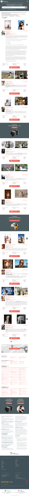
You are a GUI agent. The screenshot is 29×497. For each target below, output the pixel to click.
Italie (16, 463)
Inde (16, 461)
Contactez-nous (17, 474)
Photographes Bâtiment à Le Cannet (5, 369)
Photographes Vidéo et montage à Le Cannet (23, 388)
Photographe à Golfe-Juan (4, 356)
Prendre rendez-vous (14, 220)
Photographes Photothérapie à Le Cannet (14, 382)
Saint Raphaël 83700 (11, 176)
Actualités (16, 475)
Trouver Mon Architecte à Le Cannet (6, 492)
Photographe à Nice (3, 363)
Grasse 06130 (11, 109)
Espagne (16, 460)
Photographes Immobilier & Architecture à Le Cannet (22, 368)
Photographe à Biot (12, 357)
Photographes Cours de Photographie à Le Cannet (4, 392)
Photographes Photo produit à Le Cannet (23, 371)
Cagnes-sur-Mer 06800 (12, 151)
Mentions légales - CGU (18, 477)
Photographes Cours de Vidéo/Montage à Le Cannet (13, 392)
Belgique (16, 459)
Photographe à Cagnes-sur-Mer (14, 361)
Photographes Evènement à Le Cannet (22, 375)
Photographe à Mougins (4, 357)
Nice (2, 464)
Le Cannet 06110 (11, 34)
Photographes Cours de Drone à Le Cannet (23, 392)
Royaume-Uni (17, 465)
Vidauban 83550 (11, 246)
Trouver (14, 127)
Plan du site (17, 476)
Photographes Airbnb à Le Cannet (5, 371)
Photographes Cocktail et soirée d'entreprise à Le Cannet (5, 378)
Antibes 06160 (11, 83)
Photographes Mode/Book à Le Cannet (22, 373)
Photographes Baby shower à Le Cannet (22, 382)
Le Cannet (7, 386)
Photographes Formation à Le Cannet (22, 390)
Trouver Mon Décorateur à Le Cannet (19, 492)
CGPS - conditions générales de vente (20, 478)
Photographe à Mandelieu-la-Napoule (13, 362)
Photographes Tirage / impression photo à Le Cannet (5, 395)
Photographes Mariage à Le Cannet (5, 367)
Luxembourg (17, 464)
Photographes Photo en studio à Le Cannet (23, 395)
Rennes (2, 467)
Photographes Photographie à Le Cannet (5, 388)
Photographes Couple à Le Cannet (14, 368)
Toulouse (2, 462)
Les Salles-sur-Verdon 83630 (12, 299)
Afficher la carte (15, 348)
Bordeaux (2, 463)
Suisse (16, 466)
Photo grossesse (3, 476)
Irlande (16, 462)
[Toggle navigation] (27, 1)
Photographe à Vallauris (21, 363)
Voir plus (15, 9)
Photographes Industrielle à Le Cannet (22, 378)
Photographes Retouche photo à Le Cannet (14, 388)
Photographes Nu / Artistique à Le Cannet (5, 375)
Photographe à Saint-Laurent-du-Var (14, 363)
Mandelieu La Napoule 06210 (12, 33)
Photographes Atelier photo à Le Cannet (5, 393)
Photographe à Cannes (21, 361)
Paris (2, 459)
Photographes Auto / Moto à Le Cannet (13, 381)
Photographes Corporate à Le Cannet (4, 379)
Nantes (2, 465)
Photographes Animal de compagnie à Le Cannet (5, 373)
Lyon (2, 460)
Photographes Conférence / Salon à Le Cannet (14, 376)
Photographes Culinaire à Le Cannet (14, 374)
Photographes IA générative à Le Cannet (14, 393)
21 (16, 341)
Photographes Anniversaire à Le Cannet (22, 376)
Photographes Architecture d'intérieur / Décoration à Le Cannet (14, 371)
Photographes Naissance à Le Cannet (23, 367)
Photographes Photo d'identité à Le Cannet (5, 382)
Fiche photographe (25, 30)
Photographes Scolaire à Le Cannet (23, 380)
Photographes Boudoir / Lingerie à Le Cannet (23, 384)
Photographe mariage (4, 475)
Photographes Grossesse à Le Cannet (14, 367)
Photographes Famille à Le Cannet (5, 368)
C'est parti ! (21, 403)
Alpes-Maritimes (19, 14)
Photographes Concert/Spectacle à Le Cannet (5, 376)
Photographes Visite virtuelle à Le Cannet (22, 370)
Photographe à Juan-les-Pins (13, 356)
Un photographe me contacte (5, 474)
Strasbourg (2, 466)
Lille (1, 468)
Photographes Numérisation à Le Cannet (22, 393)
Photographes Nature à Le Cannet (5, 380)
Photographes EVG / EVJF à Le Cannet (13, 384)
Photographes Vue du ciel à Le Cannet (22, 379)
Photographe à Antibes (4, 361)
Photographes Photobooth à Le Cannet (13, 395)
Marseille (2, 461)
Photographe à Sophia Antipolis (22, 356)
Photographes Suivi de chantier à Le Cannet (14, 370)
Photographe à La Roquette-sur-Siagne (22, 358)
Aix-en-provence (3, 469)
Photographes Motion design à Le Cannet (14, 390)
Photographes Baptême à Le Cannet (14, 377)
